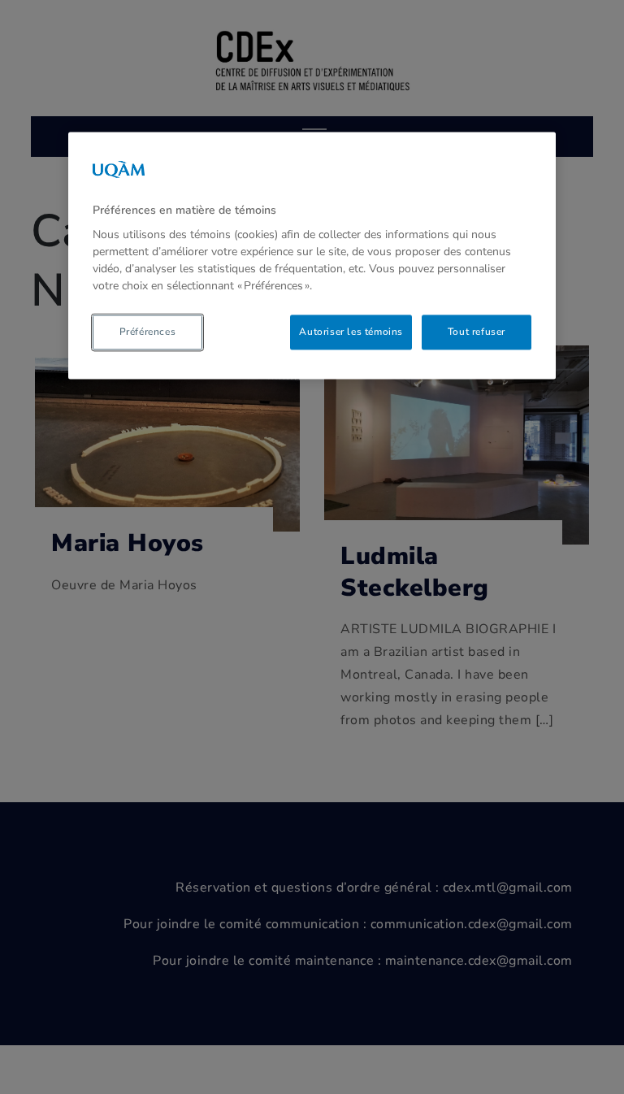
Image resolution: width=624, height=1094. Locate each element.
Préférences (147, 332)
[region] (312, 255)
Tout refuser (476, 332)
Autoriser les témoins (351, 332)
